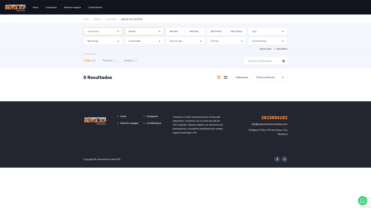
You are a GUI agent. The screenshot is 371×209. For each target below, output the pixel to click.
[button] (362, 200)
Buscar (97, 19)
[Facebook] (277, 159)
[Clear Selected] (118, 31)
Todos (89, 60)
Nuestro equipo (72, 7)
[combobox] (103, 31)
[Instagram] (284, 159)
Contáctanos (95, 7)
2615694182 (274, 117)
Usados (130, 60)
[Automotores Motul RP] (15, 7)
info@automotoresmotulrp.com (269, 124)
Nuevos (110, 60)
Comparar (51, 7)
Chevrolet (111, 19)
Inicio (35, 7)
